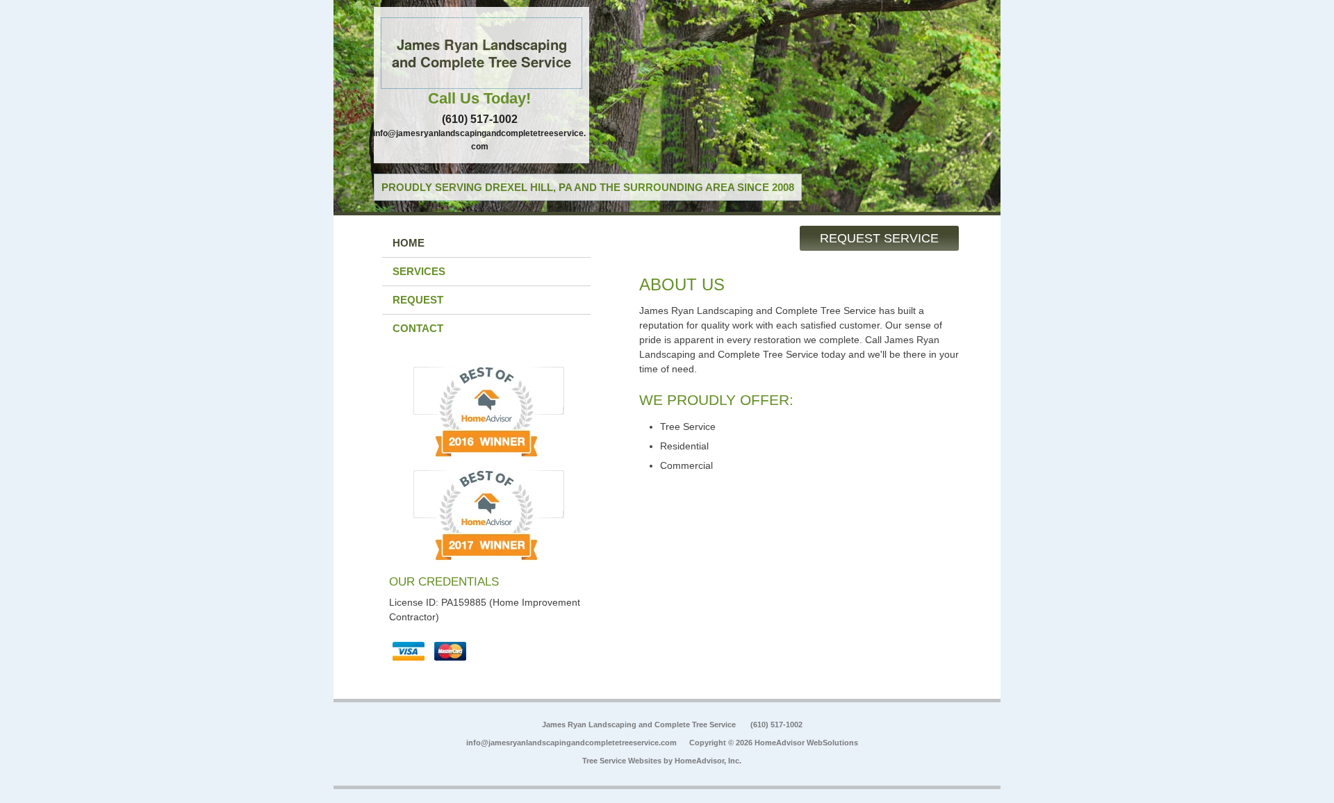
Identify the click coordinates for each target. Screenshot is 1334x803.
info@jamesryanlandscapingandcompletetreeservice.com (571, 742)
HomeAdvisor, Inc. (708, 760)
